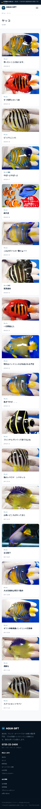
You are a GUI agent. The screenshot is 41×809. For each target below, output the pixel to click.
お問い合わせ (6, 793)
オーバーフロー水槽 (7, 767)
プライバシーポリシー (8, 790)
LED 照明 (4, 770)
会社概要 (4, 784)
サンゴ (4, 760)
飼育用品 (4, 764)
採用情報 (4, 787)
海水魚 (4, 757)
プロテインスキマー (7, 773)
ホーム (3, 13)
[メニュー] (37, 8)
